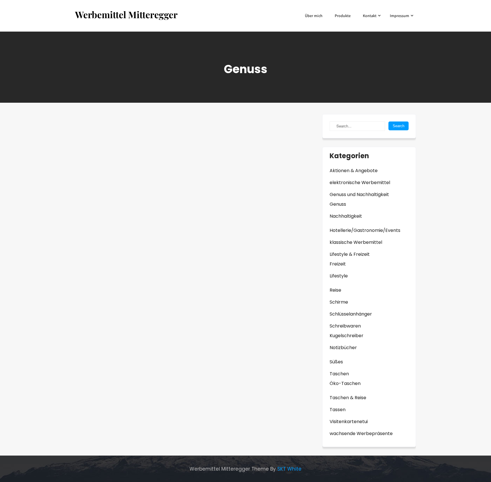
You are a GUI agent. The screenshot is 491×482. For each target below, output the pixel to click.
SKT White (289, 468)
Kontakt (369, 15)
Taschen (339, 373)
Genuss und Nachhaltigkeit (359, 194)
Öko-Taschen (345, 383)
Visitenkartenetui (349, 421)
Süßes (336, 362)
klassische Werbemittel (356, 242)
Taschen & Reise (348, 397)
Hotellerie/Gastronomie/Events (365, 230)
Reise (335, 290)
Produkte (343, 15)
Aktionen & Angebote (354, 170)
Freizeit (338, 264)
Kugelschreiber (346, 335)
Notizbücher (343, 347)
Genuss (338, 204)
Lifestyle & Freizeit (350, 254)
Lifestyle (339, 276)
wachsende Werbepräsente (361, 433)
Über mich (314, 15)
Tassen (338, 409)
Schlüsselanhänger (351, 314)
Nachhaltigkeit (346, 216)
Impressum (399, 15)
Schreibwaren (345, 326)
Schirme (339, 302)
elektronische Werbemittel (360, 182)
